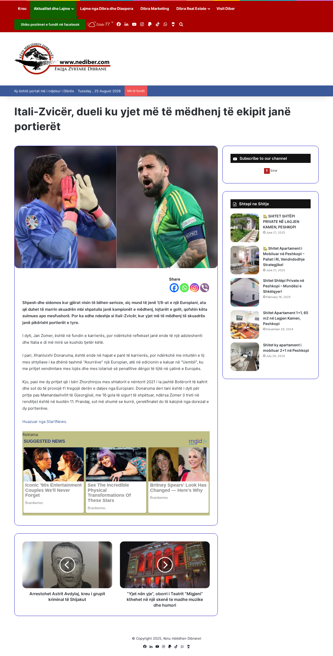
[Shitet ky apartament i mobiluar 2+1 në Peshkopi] (244, 356)
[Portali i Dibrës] (62, 59)
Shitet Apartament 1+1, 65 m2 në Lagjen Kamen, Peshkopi (285, 318)
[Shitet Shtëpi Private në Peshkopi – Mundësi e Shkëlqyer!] (244, 292)
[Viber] (204, 287)
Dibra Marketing (154, 8)
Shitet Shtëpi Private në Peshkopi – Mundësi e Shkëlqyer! (283, 286)
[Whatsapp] (184, 287)
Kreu (22, 8)
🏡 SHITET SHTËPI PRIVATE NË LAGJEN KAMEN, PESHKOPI (281, 221)
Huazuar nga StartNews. (44, 421)
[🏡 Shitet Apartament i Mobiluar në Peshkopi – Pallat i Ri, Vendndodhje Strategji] (244, 260)
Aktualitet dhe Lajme (52, 8)
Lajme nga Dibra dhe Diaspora (106, 8)
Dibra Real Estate (191, 8)
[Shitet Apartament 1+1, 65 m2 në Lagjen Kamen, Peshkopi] (244, 324)
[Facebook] (174, 287)
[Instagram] (194, 287)
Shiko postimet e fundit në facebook (50, 24)
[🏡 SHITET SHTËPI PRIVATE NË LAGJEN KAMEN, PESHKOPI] (244, 228)
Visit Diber (225, 8)
